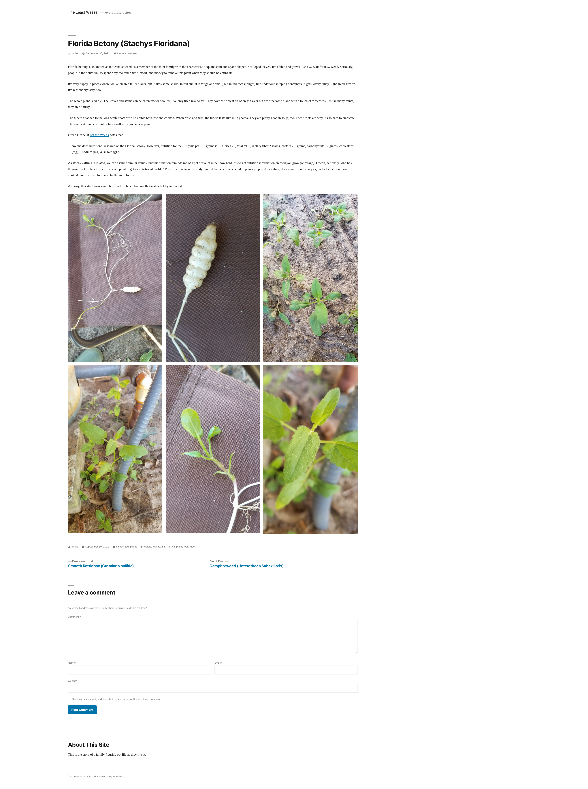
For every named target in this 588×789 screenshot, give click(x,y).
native (171, 546)
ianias (75, 53)
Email (218, 662)
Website (72, 681)
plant (179, 546)
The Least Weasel (83, 12)
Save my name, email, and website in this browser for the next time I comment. (116, 699)
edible (147, 546)
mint (163, 546)
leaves (156, 546)
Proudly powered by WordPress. (107, 776)
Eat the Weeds (99, 135)
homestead (122, 546)
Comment (74, 616)
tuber (192, 546)
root (185, 546)
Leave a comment (127, 53)
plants (133, 546)
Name (72, 662)
